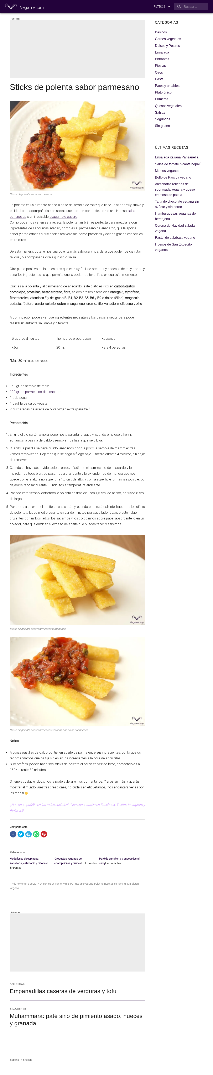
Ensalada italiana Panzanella (176, 157)
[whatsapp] (36, 834)
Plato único (163, 92)
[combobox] (190, 7)
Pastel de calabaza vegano (175, 237)
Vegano (14, 888)
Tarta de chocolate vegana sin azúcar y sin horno (177, 204)
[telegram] (28, 834)
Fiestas (160, 65)
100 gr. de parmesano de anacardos (36, 392)
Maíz (66, 883)
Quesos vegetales (168, 106)
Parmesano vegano (81, 883)
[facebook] (13, 834)
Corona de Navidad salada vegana (175, 228)
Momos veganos (167, 171)
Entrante (57, 883)
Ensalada (162, 52)
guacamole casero (63, 217)
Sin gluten (133, 883)
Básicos (161, 32)
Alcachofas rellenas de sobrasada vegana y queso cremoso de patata (175, 189)
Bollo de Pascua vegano (173, 177)
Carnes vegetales (168, 39)
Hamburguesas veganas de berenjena (175, 216)
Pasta (159, 79)
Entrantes (45, 883)
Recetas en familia (115, 883)
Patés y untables (167, 86)
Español (15, 1059)
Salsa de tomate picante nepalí (178, 164)
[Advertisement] (78, 49)
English (27, 1059)
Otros (159, 72)
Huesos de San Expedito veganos (173, 247)
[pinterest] (44, 834)
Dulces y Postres (167, 45)
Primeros (161, 99)
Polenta (98, 883)
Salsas (160, 112)
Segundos (162, 119)
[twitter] (20, 834)
